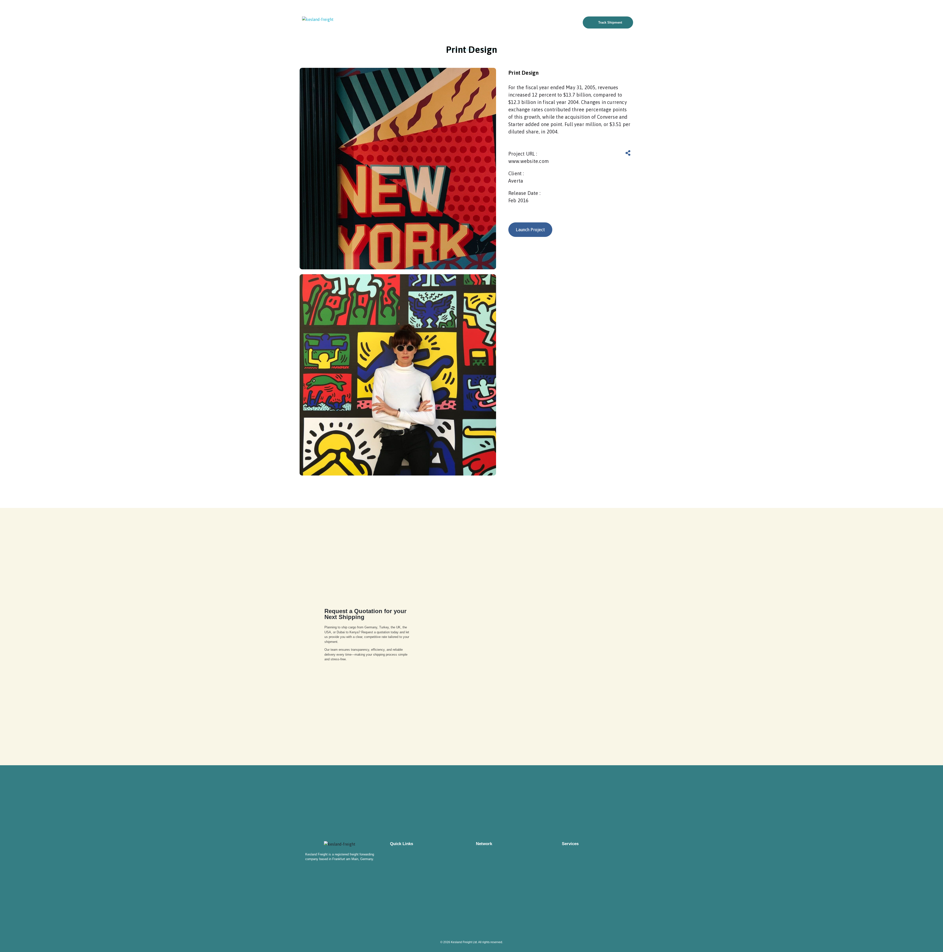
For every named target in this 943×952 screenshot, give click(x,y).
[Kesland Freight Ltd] (320, 19)
